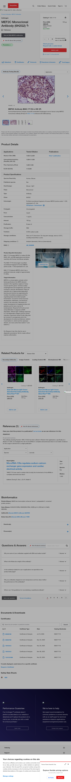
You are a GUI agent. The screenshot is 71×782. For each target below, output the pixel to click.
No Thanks (51, 777)
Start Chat (60, 777)
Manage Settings (8, 776)
